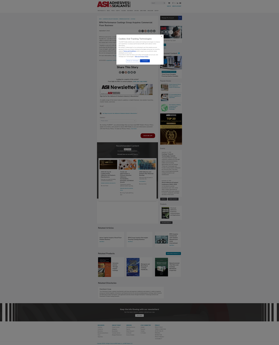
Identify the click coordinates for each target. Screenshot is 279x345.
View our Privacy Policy (141, 56)
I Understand (145, 60)
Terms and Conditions (129, 51)
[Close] (161, 36)
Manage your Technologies (132, 60)
